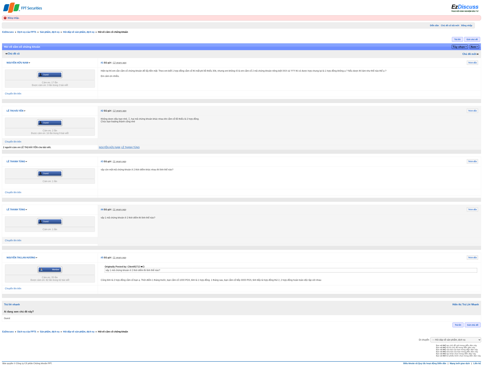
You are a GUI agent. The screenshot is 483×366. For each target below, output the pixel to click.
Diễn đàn (434, 25)
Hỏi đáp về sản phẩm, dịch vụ (78, 32)
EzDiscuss (8, 32)
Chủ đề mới (469, 54)
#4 (102, 209)
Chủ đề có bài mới (450, 25)
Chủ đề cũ (14, 53)
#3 (102, 161)
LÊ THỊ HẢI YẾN (15, 110)
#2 (102, 110)
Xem (473, 46)
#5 (102, 257)
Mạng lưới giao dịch (460, 363)
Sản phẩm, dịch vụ (49, 32)
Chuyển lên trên (13, 93)
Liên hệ (477, 363)
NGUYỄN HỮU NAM (17, 62)
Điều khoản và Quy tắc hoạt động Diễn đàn (424, 363)
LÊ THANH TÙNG (16, 161)
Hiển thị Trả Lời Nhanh (465, 304)
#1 (102, 62)
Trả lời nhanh (12, 304)
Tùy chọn (459, 46)
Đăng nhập (13, 18)
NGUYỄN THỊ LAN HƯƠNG (21, 257)
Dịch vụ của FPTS (26, 32)
